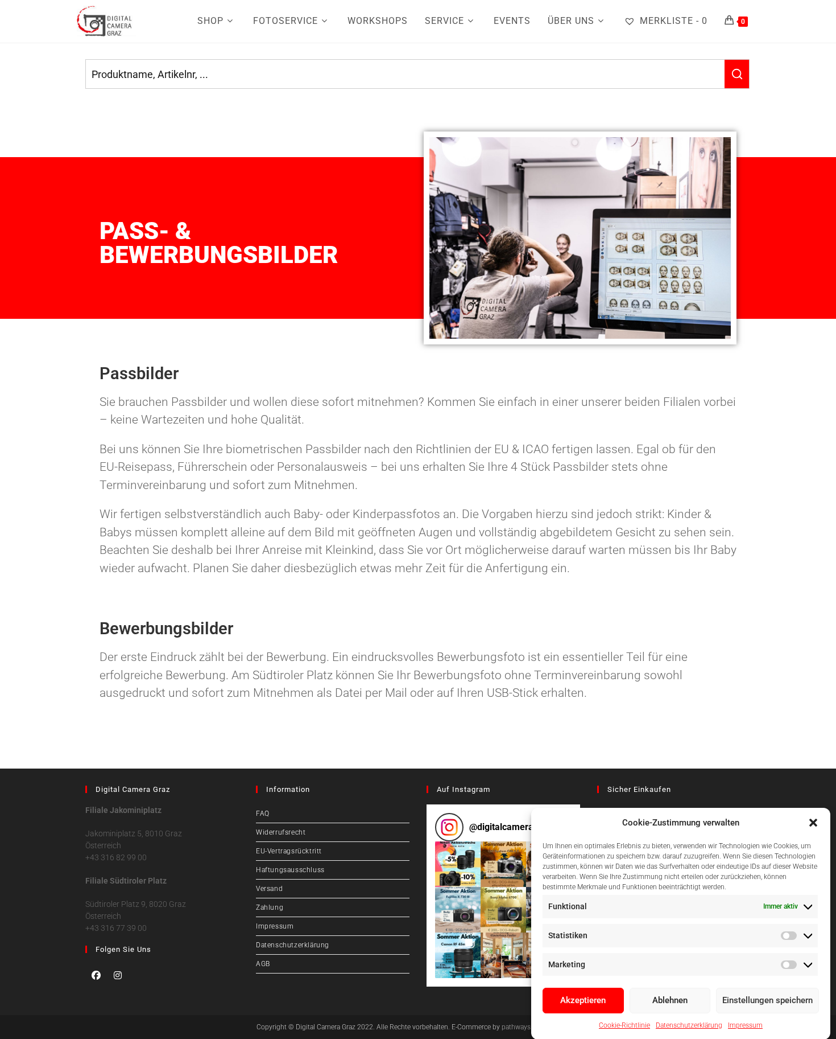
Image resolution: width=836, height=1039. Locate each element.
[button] (813, 822)
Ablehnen (670, 1000)
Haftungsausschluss (290, 870)
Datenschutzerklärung (689, 1025)
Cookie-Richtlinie (624, 1025)
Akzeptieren (583, 1000)
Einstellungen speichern (767, 1000)
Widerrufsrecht (280, 832)
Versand (269, 889)
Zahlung (269, 907)
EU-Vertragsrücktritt (289, 851)
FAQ (263, 814)
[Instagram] (118, 975)
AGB (263, 964)
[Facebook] (96, 975)
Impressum (745, 1025)
